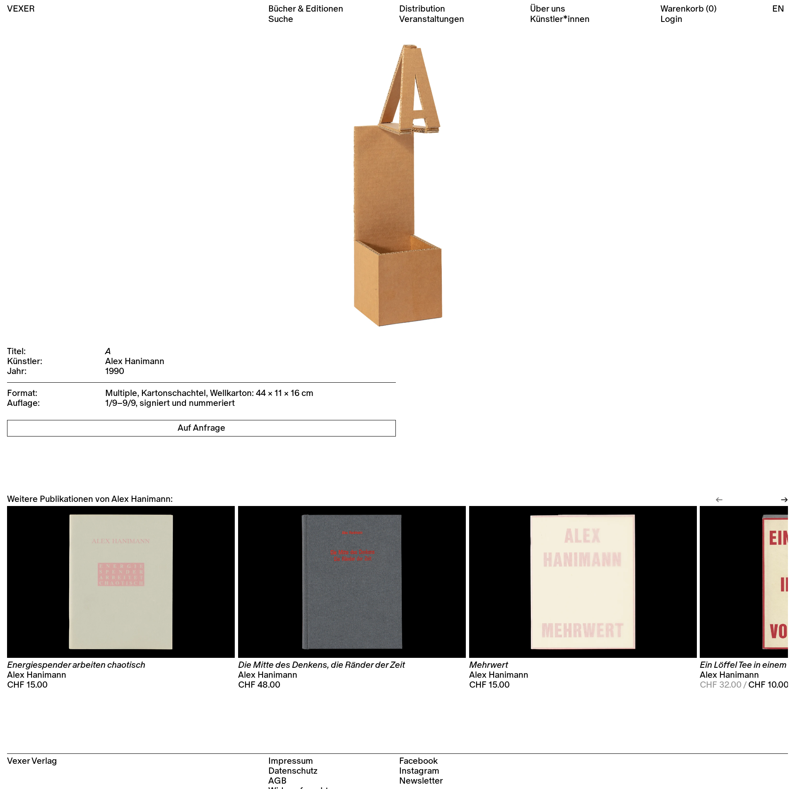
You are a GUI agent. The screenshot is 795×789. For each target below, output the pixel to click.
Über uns (547, 9)
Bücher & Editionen (305, 9)
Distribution (422, 9)
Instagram (419, 771)
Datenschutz (293, 771)
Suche (280, 19)
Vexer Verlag (32, 761)
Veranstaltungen (431, 19)
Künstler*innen (560, 19)
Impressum (290, 761)
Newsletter (421, 781)
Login (671, 19)
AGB (277, 781)
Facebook (418, 761)
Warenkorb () (688, 9)
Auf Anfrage (201, 428)
